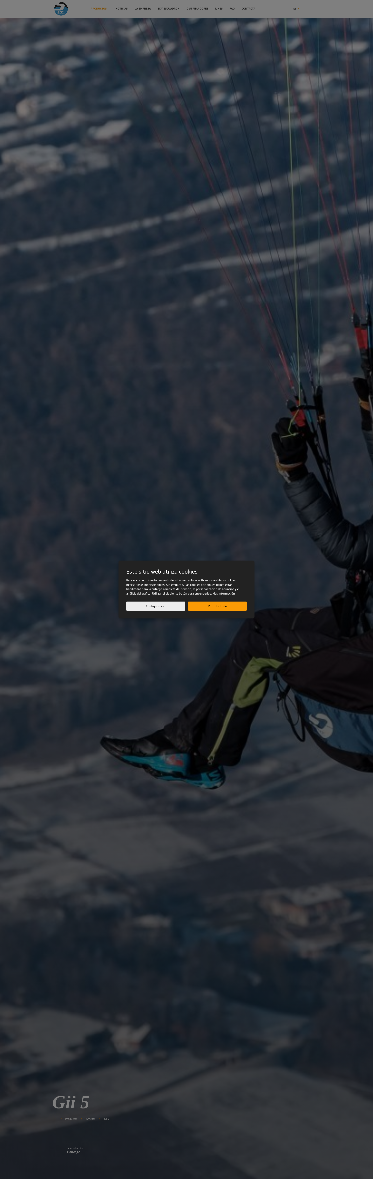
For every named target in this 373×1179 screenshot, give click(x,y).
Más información (224, 593)
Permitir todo (217, 606)
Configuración (155, 606)
